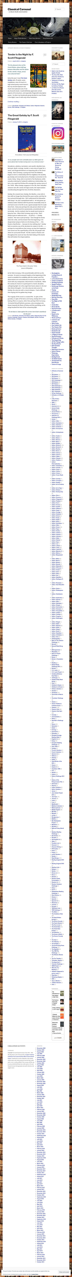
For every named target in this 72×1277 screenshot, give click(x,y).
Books (53, 657)
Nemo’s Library (56, 351)
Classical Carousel (19, 9)
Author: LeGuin (56, 545)
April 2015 (39, 1228)
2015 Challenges (56, 380)
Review (9, 107)
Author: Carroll (56, 454)
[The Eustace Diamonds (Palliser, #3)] (62, 1004)
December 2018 (41, 1152)
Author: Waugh (56, 622)
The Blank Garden (57, 358)
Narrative (54, 826)
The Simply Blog (56, 340)
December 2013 (41, 1258)
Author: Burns (55, 451)
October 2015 (40, 1217)
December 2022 (41, 1081)
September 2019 (41, 1135)
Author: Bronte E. (56, 447)
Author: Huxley (56, 531)
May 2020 (39, 1122)
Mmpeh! (32, 317)
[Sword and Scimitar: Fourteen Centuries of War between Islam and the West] (62, 1026)
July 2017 (39, 1178)
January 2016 (40, 1212)
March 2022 (40, 1093)
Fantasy (54, 748)
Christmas (54, 692)
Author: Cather (56, 456)
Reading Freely (56, 357)
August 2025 (40, 1052)
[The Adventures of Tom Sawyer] (62, 995)
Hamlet (53, 772)
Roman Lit (54, 873)
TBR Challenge (15, 107)
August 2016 (40, 1199)
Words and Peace (56, 318)
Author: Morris (56, 560)
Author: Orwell (56, 570)
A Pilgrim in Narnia (57, 334)
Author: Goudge (56, 512)
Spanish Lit (55, 901)
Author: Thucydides (57, 610)
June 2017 (39, 1180)
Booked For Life (56, 331)
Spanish (54, 899)
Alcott (53, 404)
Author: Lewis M (56, 549)
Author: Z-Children (57, 635)
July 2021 (39, 1100)
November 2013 (41, 1260)
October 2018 (40, 1156)
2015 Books (55, 378)
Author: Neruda (56, 564)
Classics (42, 105)
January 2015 (40, 1234)
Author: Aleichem (56, 425)
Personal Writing (56, 847)
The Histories (55, 932)
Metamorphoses (56, 808)
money (53, 815)
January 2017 (40, 1189)
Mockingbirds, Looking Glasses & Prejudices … (57, 275)
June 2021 (39, 1102)
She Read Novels (56, 344)
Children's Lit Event (57, 687)
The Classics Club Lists (25, 42)
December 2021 (41, 1096)
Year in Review (56, 981)
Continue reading (14, 101)
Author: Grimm (56, 516)
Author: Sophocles (57, 597)
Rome (53, 875)
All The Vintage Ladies (58, 342)
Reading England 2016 (58, 863)
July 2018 (39, 1161)
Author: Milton (56, 558)
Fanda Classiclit (56, 332)
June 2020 (39, 1120)
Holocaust (54, 783)
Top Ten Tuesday (56, 958)
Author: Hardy (55, 518)
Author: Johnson (56, 536)
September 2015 (41, 1219)
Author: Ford (55, 503)
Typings (54, 290)
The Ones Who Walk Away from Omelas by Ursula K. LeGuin (58, 76)
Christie (54, 690)
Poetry (53, 852)
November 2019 (41, 1132)
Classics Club (26, 317)
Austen (53, 419)
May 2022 (39, 1091)
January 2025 (40, 1057)
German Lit (55, 754)
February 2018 (41, 1165)
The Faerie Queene (57, 923)
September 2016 (41, 1197)
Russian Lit (55, 882)
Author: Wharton (56, 625)
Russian (54, 876)
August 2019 (40, 1137)
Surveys (54, 906)
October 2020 (40, 1117)
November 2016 (41, 1193)
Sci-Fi (53, 889)
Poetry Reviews (12, 42)
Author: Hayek (55, 519)
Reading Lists (55, 867)
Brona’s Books (56, 306)
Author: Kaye (55, 542)
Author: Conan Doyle (57, 475)
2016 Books (55, 382)
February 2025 (41, 1055)
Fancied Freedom (56, 308)
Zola (53, 984)
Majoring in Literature (58, 349)
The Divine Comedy (57, 921)
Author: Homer (56, 527)
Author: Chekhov (56, 460)
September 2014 (41, 1241)
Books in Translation (57, 659)
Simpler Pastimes (56, 284)
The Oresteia (55, 943)
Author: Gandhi (56, 506)
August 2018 (40, 1159)
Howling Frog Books (57, 282)
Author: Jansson (56, 534)
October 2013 (40, 1262)
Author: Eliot (55, 495)
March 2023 (40, 1078)
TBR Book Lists (56, 908)
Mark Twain (55, 997)
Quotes (54, 856)
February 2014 (41, 1254)
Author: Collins (56, 471)
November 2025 (41, 1048)
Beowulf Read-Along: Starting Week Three (59, 182)
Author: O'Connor (56, 568)
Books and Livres (56, 329)
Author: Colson (56, 473)
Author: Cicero (56, 469)
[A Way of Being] (62, 1011)
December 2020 (41, 1113)
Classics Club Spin (57, 711)
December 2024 (41, 1059)
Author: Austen (56, 436)
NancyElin (55, 299)
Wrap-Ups (54, 975)
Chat (53, 683)
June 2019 (39, 1141)
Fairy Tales (55, 746)
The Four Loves (56, 925)
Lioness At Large (56, 364)
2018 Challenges (56, 385)
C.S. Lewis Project (57, 672)
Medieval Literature (57, 806)
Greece (53, 765)
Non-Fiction (55, 835)
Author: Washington (57, 618)
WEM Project (55, 966)
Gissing (54, 757)
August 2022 (40, 1085)
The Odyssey (55, 941)
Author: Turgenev (56, 616)
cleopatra (23, 61)
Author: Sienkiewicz (57, 594)
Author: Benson (56, 439)
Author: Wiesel (56, 629)
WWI (53, 979)
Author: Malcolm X (57, 551)
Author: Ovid (55, 571)
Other (53, 841)
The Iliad (54, 940)
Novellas (54, 837)
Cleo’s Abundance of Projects (43, 42)
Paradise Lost (55, 843)
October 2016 (40, 1195)
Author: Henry (55, 521)
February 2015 (41, 1232)
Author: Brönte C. (56, 445)
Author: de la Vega (57, 488)
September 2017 (41, 1174)
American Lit (55, 406)
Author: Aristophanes (57, 432)
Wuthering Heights (57, 977)
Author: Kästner (56, 540)
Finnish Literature (56, 750)
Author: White (55, 627)
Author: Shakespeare (57, 590)
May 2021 (39, 1104)
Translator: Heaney (57, 960)
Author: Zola (55, 637)
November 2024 (41, 1061)
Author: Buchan (56, 449)
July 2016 (39, 1200)
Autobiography (56, 638)
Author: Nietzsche (56, 566)
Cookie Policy (34, 1274)
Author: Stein (55, 601)
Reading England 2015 (58, 860)
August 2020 (40, 1119)
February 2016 (41, 1210)
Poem (53, 850)
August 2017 (40, 1176)
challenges (55, 677)
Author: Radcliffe (56, 577)
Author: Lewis (55, 547)
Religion (54, 869)
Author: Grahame (56, 514)
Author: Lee (55, 544)
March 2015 (40, 1230)
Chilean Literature (56, 689)
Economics (55, 731)
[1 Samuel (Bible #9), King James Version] (62, 1018)
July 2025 (39, 1053)
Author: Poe (55, 575)
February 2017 (41, 1187)
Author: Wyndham (57, 633)
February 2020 (41, 1126)
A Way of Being (56, 1008)
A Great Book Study (57, 279)
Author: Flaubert (56, 501)
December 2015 (41, 1213)
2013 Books (55, 374)
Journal (54, 798)
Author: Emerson (56, 497)
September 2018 (41, 1158)
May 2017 (39, 1182)
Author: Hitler (55, 525)
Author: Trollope (56, 614)
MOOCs (54, 819)
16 (44, 55)
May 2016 (39, 1204)
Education (54, 733)
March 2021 (40, 1107)
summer (54, 904)
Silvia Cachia (55, 323)
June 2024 (39, 1068)
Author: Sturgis (56, 605)
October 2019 (40, 1133)
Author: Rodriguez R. (57, 579)
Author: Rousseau (56, 583)
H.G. (53, 770)
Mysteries (54, 824)
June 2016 (39, 1202)
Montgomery (55, 817)
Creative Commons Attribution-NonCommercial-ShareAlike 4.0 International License (21, 1056)
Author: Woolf (55, 631)
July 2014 (39, 1245)
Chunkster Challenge (57, 698)
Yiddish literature (56, 982)
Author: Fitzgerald (35, 105)
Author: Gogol (55, 510)
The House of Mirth (57, 934)
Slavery (54, 897)
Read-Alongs (55, 858)
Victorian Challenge (57, 964)
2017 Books (55, 384)
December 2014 (41, 1236)
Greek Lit (54, 767)
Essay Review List (48, 38)
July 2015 (39, 1223)
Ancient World (55, 412)
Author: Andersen (56, 426)
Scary (53, 888)
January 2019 (40, 1150)
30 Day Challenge (56, 393)
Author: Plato (55, 573)
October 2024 (40, 1063)
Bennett (54, 644)
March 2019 (40, 1146)
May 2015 (39, 1226)
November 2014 (41, 1238)
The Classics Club (56, 327)
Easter (53, 728)
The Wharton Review (57, 954)
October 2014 (40, 1239)
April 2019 (39, 1145)
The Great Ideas (56, 927)
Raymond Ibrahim (57, 1033)
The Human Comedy (57, 936)
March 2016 (40, 1208)
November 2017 (41, 1171)
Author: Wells (55, 624)
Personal (54, 845)
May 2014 (39, 1249)
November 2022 (41, 1083)
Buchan (54, 668)
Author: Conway (56, 478)
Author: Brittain (56, 443)
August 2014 (40, 1243)
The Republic (55, 949)
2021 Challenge (56, 391)
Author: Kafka (55, 538)
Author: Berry (55, 441)
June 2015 (39, 1225)
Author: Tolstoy (56, 612)
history (53, 774)
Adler (53, 402)
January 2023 (40, 1080)
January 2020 (40, 1128)
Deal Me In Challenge (57, 720)
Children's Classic (57, 685)
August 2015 (40, 1221)
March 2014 (40, 1252)
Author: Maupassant (57, 555)
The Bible (54, 912)
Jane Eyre (54, 796)
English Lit (55, 739)
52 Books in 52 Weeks (24, 105)
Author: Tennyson (56, 609)
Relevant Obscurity (57, 297)
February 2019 (41, 1148)
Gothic (53, 759)
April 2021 (39, 1106)
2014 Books (15, 105)
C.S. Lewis (55, 670)
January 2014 (40, 1256)
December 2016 (41, 1191)
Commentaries (56, 716)
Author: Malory (56, 553)
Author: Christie (56, 467)
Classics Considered (57, 280)
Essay (53, 741)
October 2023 (40, 1074)
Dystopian (54, 726)
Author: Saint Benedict (58, 584)
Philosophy (55, 848)
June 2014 (39, 1247)
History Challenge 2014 (58, 776)
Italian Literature (56, 789)
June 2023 (39, 1076)
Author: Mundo (56, 562)
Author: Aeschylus (57, 423)
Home (10, 38)
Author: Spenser (56, 599)
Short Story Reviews (34, 38)
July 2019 (39, 1139)
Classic (54, 702)
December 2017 (41, 1169)
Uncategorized (56, 962)
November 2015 (41, 1215)
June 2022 (39, 1089)
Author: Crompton (57, 480)
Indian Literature (56, 787)
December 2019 (41, 1130)
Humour (54, 785)
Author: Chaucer (56, 458)
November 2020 (41, 1115)
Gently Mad (55, 305)
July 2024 (39, 1067)
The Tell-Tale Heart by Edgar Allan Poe (59, 189)
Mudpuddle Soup (56, 295)
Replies (22, 107)
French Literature (56, 752)
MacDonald (55, 804)
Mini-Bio (54, 811)
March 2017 (40, 1186)
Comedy (54, 715)
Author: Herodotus (57, 523)
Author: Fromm (56, 505)
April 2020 (39, 1124)
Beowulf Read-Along (57, 646)
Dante (53, 718)
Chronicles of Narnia (57, 694)
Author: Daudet (56, 482)
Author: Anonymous (57, 428)
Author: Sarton (56, 588)
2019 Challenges (56, 387)
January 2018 (40, 1167)
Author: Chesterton (57, 465)
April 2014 (39, 1251)
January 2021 (40, 1111)
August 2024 (40, 1065)
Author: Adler (55, 421)
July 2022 (39, 1087)
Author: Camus (56, 452)
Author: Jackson (56, 532)
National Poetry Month (58, 828)
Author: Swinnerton (57, 607)
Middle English (56, 809)
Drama (53, 724)
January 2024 (40, 1072)
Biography (54, 651)
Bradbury (54, 663)
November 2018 (41, 1154)
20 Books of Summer (57, 371)
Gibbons (54, 756)
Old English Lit (56, 839)
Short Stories (55, 895)
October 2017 (40, 1172)
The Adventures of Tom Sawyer (55, 993)
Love (53, 802)
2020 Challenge (56, 389)
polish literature (56, 854)
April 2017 (39, 1184)
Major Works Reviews (20, 38)
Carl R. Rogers (56, 1009)
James (53, 791)
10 (44, 115)
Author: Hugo (55, 529)
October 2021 (40, 1098)
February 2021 (41, 1109)
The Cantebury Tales (57, 914)
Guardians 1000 (56, 769)
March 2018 (40, 1163)
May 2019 (39, 1143)
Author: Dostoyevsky (57, 491)
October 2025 (40, 1050)
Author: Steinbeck (56, 603)
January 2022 (40, 1094)
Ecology (54, 729)
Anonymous (55, 413)
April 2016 (39, 1206)
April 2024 (39, 1070)
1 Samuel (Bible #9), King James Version (56, 1016)
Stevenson (54, 902)
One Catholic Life (56, 325)
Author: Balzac (56, 438)
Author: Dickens (56, 490)
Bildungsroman (56, 650)
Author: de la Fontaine (58, 484)
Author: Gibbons (56, 508)
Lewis (53, 800)
